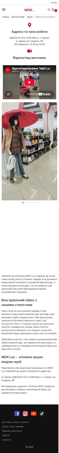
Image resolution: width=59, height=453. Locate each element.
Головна (5, 17)
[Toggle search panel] (49, 9)
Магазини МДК (18, 17)
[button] (53, 10)
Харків (30, 17)
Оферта (6, 435)
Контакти (6, 439)
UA (52, 3)
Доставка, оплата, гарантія (15, 422)
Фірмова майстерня (12, 431)
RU (55, 3)
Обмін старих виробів (12, 426)
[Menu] (6, 10)
